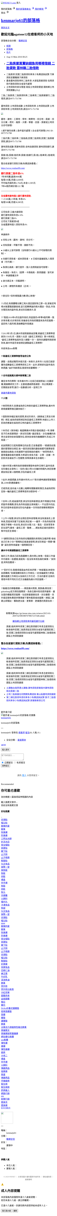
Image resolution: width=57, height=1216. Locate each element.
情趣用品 (5, 1068)
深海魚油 (5, 980)
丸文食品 (5, 864)
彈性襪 (4, 1043)
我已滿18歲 (6, 1211)
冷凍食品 (5, 905)
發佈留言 (5, 766)
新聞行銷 (5, 1099)
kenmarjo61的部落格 (20, 20)
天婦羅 (4, 895)
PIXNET (12, 1177)
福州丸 (4, 902)
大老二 (4, 1055)
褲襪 (3, 1046)
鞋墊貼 (4, 861)
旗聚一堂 (5, 867)
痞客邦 (21, 732)
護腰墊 (4, 1021)
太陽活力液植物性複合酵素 (14, 1027)
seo (2, 1096)
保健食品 (5, 967)
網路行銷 (5, 1093)
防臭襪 (4, 835)
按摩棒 (4, 1071)
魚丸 (3, 892)
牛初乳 (4, 977)
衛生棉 (4, 1084)
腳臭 (3, 829)
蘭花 (3, 1005)
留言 (27, 732)
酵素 (3, 983)
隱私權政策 (47, 1177)
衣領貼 (4, 820)
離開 (15, 1211)
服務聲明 (28, 1179)
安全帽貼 (5, 845)
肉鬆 (3, 876)
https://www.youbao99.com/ (13, 168)
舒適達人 (5, 1090)
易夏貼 (4, 848)
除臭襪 (4, 832)
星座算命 (21, 740)
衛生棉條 (5, 1087)
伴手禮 (4, 883)
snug (3, 923)
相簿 (8, 46)
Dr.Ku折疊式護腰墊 (10, 1008)
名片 (8, 52)
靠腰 (3, 1014)
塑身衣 (4, 1102)
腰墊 (3, 1018)
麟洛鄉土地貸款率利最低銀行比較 (28, 621)
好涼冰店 (5, 842)
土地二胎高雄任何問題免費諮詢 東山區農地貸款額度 (31, 694)
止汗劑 (4, 854)
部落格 (9, 49)
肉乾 (3, 889)
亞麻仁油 (5, 970)
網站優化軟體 (7, 1037)
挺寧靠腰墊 (6, 1011)
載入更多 (5, 750)
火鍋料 (4, 898)
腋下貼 (4, 851)
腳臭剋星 (5, 826)
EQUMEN (5, 1108)
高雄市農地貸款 (8, 393)
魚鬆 (3, 873)
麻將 (3, 1052)
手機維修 (5, 1081)
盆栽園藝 (5, 999)
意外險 (4, 986)
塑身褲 (4, 1105)
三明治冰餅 (6, 838)
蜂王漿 (4, 973)
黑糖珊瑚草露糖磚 (9, 1033)
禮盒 (3, 880)
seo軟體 (4, 1040)
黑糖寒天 (5, 1030)
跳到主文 (5, 28)
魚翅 (3, 908)
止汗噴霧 (5, 857)
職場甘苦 (23, 41)
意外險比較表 (7, 989)
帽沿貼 (4, 823)
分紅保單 (5, 992)
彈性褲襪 (5, 1049)
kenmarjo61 (6, 718)
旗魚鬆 (4, 870)
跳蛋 (3, 1074)
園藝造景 (5, 996)
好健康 (4, 964)
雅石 (3, 1002)
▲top (3, 744)
